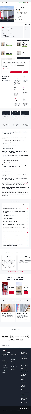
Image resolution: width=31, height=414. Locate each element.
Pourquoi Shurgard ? (24, 358)
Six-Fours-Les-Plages (24, 183)
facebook (11, 347)
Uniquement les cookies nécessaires (15, 71)
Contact (22, 389)
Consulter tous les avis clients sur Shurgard (15, 271)
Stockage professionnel (24, 371)
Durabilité (22, 381)
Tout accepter (25, 71)
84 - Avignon (13, 369)
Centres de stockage (6, 352)
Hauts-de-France (14, 354)
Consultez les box (12, 293)
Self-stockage (24, 356)
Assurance (23, 392)
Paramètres (5, 71)
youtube (15, 347)
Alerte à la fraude (23, 382)
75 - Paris (3, 360)
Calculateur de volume (24, 368)
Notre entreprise (23, 377)
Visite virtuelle (19, 19)
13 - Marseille (13, 364)
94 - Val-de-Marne (4, 370)
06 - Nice (12, 363)
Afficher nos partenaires (6, 68)
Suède (8, 345)
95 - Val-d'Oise (4, 372)
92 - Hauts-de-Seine (5, 367)
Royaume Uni (4, 345)
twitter (13, 347)
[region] (15, 67)
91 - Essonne (4, 365)
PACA (12, 361)
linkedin (19, 347)
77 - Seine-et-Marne (5, 362)
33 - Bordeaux (13, 359)
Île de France (4, 358)
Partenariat (22, 379)
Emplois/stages (24, 402)
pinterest (17, 347)
